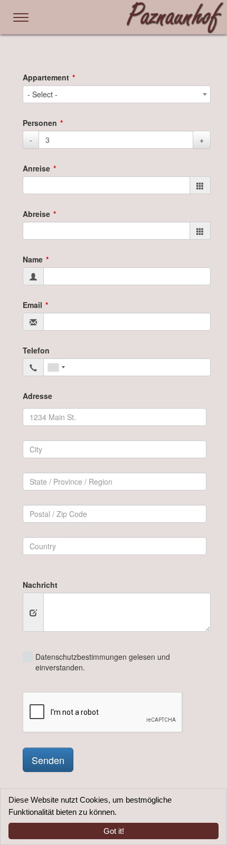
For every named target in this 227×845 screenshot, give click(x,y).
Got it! (113, 830)
